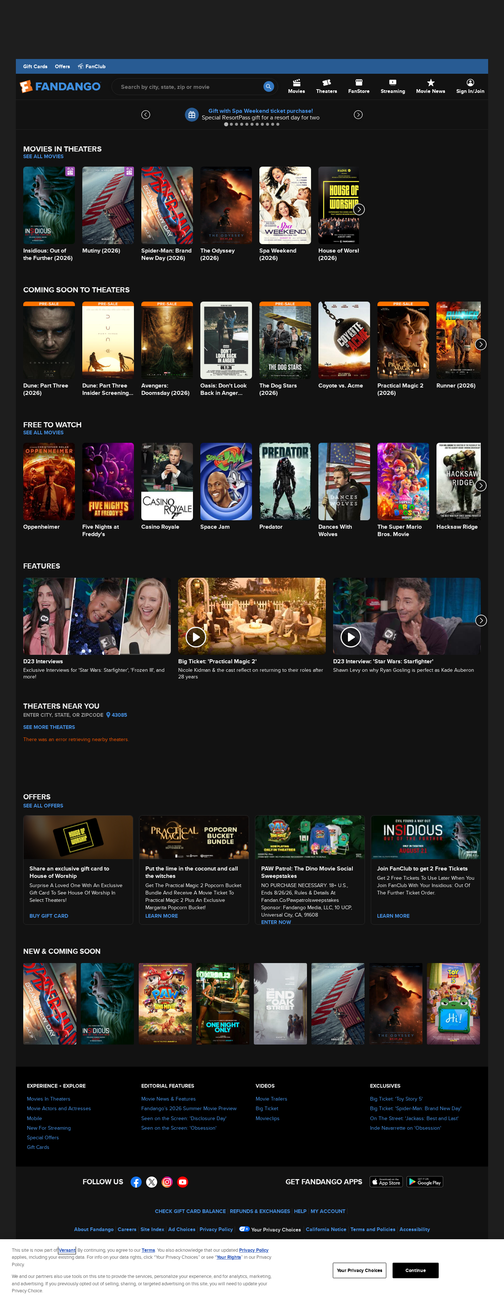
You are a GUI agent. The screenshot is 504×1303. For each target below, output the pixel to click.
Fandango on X (151, 1182)
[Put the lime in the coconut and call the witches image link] (194, 836)
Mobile (34, 1118)
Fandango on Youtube (182, 1182)
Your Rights (229, 1257)
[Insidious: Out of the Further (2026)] (108, 1004)
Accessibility (415, 1229)
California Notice (326, 1229)
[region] (252, 1271)
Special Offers (43, 1137)
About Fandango (94, 1229)
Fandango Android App (425, 1181)
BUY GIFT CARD (49, 916)
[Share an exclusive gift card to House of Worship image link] (78, 836)
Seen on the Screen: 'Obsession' (179, 1128)
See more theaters (49, 727)
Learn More (393, 916)
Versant (67, 1250)
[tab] (226, 124)
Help (300, 1211)
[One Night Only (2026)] (223, 1004)
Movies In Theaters (48, 1098)
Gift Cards (35, 66)
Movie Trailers (271, 1098)
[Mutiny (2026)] (338, 1004)
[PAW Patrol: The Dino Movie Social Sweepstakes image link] (310, 836)
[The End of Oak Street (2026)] (281, 1004)
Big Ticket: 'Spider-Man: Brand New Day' (416, 1108)
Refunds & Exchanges (260, 1211)
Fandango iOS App (386, 1181)
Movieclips (268, 1118)
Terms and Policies (373, 1229)
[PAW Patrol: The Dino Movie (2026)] (166, 1004)
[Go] (268, 86)
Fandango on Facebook (136, 1182)
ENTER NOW (276, 922)
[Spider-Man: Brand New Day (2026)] (50, 1004)
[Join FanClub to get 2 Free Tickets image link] (425, 836)
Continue (415, 1270)
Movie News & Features (168, 1098)
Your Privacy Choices (276, 1229)
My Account (328, 1211)
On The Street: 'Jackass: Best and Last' (414, 1118)
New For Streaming (49, 1128)
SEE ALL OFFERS (43, 806)
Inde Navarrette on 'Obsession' (405, 1128)
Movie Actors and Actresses (59, 1108)
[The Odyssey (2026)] (396, 1004)
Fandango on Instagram (167, 1182)
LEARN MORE (161, 916)
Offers (62, 66)
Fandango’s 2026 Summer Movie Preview (189, 1108)
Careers (127, 1229)
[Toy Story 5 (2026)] (454, 1004)
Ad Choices (182, 1229)
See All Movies (43, 156)
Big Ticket (267, 1108)
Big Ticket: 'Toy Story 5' (396, 1098)
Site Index (152, 1229)
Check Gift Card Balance (190, 1211)
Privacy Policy (216, 1229)
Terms (148, 1250)
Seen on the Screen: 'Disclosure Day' (184, 1118)
